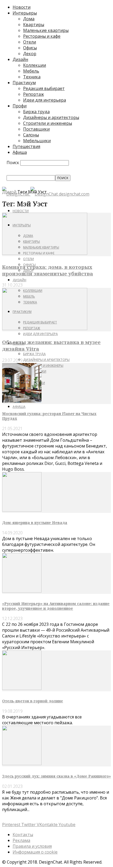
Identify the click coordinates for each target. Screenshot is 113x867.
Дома (28, 19)
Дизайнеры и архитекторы (51, 117)
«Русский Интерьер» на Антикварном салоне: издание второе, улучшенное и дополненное (56, 606)
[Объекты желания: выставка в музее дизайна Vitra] (44, 328)
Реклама (21, 840)
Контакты (23, 834)
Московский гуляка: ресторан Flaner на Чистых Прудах (49, 416)
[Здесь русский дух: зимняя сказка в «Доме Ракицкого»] (22, 763)
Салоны (31, 135)
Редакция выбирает (44, 88)
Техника (31, 77)
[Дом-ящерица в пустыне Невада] (22, 510)
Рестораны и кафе (41, 36)
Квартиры (33, 24)
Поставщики (36, 129)
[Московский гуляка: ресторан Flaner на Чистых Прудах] (22, 401)
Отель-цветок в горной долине (32, 700)
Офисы (30, 48)
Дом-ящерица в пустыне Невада (34, 522)
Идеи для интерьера (44, 100)
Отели (29, 42)
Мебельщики (37, 141)
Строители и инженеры (47, 123)
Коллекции (34, 65)
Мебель (31, 71)
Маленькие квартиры (46, 30)
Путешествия (26, 146)
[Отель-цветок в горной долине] (22, 688)
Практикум (24, 82)
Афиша (20, 152)
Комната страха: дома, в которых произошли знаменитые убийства (47, 270)
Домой (9, 192)
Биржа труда (36, 112)
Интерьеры (25, 13)
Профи (20, 106)
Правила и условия (32, 846)
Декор (29, 53)
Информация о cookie (35, 852)
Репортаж (33, 94)
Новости (21, 7)
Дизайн (20, 59)
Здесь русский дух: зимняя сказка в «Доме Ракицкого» (56, 776)
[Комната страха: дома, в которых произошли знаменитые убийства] (44, 253)
